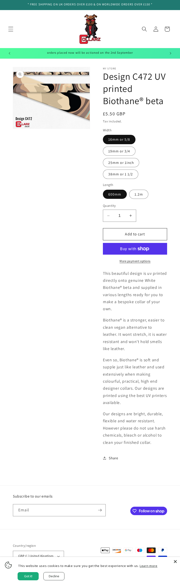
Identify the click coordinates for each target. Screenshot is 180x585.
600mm (114, 194)
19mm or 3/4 (119, 151)
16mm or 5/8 (119, 139)
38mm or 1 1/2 (120, 174)
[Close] (175, 561)
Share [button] (113, 458)
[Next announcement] (170, 53)
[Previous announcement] (9, 53)
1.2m (139, 194)
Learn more (149, 566)
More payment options (135, 261)
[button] (10, 29)
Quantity (109, 205)
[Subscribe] (99, 510)
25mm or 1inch (121, 162)
